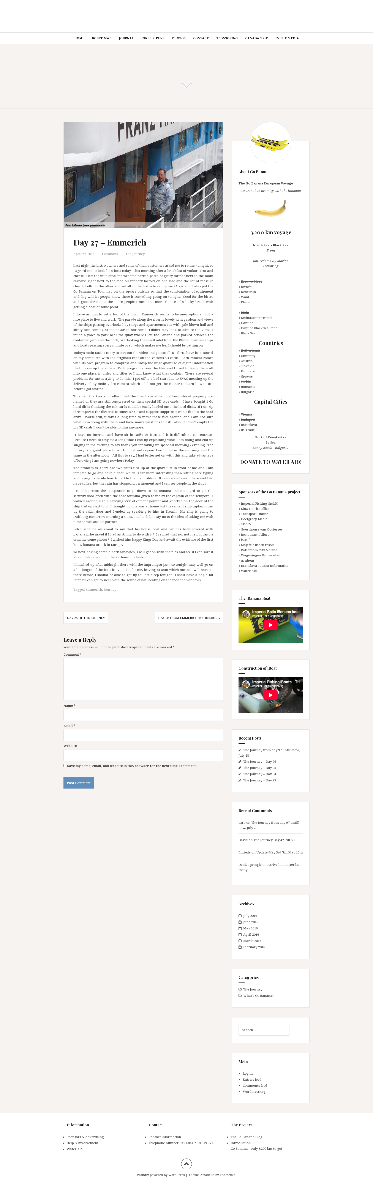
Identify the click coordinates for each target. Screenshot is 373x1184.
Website (70, 745)
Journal (126, 38)
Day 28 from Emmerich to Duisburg (189, 618)
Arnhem (247, 560)
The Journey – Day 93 (259, 780)
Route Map (101, 38)
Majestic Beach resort (258, 545)
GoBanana (110, 254)
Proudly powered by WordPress (161, 1175)
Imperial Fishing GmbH (259, 503)
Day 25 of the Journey (86, 618)
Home (79, 38)
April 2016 (251, 934)
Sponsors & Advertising (85, 1137)
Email (69, 725)
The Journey (135, 254)
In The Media (287, 38)
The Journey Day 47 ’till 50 (274, 840)
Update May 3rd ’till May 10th (279, 852)
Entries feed (252, 1079)
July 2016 (250, 915)
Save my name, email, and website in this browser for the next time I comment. (132, 766)
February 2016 (254, 947)
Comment (72, 654)
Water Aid (249, 570)
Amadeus (207, 1175)
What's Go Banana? (258, 995)
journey (110, 589)
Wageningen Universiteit (261, 555)
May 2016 (250, 928)
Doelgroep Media (254, 519)
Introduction (241, 1143)
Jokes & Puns (152, 38)
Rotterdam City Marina (259, 550)
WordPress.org (254, 1091)
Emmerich (94, 589)
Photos (179, 38)
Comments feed (255, 1085)
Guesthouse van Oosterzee (262, 529)
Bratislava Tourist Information (265, 565)
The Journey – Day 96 (259, 761)
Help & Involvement (82, 1143)
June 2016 (250, 922)
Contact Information (165, 1137)
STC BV (246, 524)
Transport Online (254, 514)
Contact (201, 38)
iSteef (245, 539)
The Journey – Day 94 (259, 774)
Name (69, 705)
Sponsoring (227, 38)
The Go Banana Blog (246, 1137)
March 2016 (252, 940)
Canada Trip (256, 38)
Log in (248, 1073)
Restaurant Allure (255, 534)
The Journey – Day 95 (259, 767)
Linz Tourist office (255, 508)
